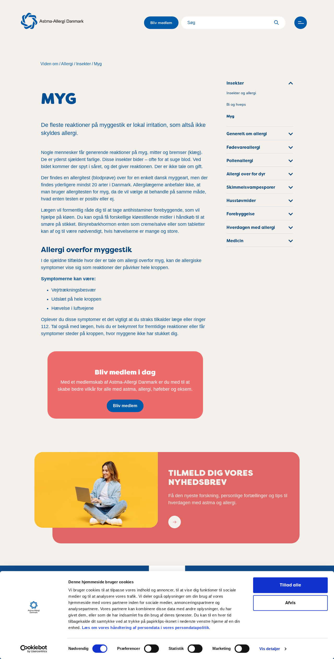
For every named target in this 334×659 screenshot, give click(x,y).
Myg (98, 64)
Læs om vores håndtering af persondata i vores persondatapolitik (145, 627)
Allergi (67, 64)
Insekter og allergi (241, 93)
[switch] (151, 648)
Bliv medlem (161, 22)
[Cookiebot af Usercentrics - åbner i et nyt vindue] (34, 649)
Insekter (83, 64)
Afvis (290, 602)
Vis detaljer (269, 649)
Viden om (49, 64)
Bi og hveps (236, 104)
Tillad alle (290, 585)
